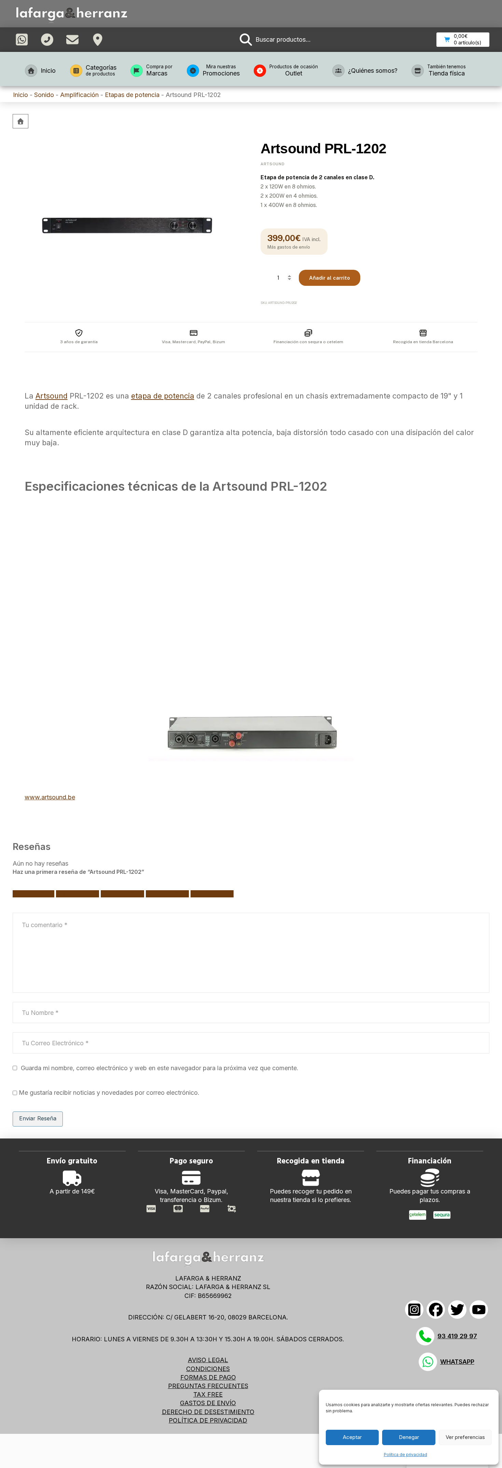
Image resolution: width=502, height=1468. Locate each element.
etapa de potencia (162, 395)
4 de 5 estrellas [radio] (167, 893)
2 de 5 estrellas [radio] (77, 893)
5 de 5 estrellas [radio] (212, 893)
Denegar (409, 1437)
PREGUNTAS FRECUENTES (208, 1385)
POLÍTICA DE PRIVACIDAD (208, 1420)
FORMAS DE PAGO (208, 1377)
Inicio (20, 94)
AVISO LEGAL (208, 1360)
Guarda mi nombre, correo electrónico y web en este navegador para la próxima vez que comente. (159, 1068)
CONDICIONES (208, 1368)
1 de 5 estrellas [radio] (33, 893)
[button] (275, 39)
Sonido (44, 94)
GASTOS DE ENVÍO (208, 1403)
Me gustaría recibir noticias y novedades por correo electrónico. (108, 1092)
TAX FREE (208, 1394)
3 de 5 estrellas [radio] (122, 893)
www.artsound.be (50, 797)
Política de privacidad (405, 1454)
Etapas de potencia (132, 94)
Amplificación (79, 94)
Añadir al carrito (329, 278)
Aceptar (352, 1437)
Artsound (272, 164)
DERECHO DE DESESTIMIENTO (208, 1411)
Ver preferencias (465, 1437)
